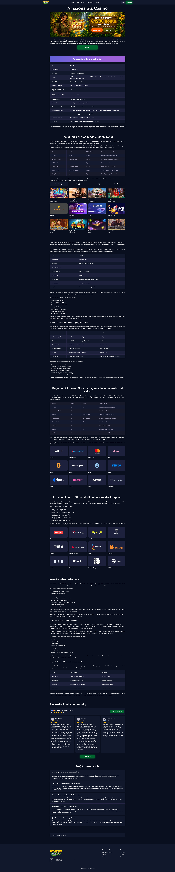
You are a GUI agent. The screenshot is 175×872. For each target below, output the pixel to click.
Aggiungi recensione (117, 711)
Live (77, 184)
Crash (96, 184)
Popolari (57, 184)
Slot (115, 184)
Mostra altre (87, 756)
